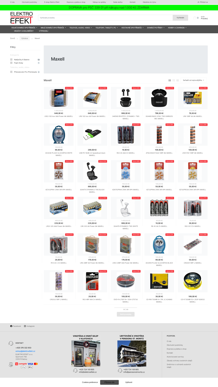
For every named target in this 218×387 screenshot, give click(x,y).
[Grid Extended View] (174, 80)
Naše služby (118, 2)
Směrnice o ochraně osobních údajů (179, 365)
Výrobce (24, 38)
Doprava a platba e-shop (76, 2)
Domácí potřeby (155, 28)
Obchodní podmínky (29, 2)
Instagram (31, 326)
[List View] (178, 80)
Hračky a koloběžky (23, 31)
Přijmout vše (109, 382)
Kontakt (132, 2)
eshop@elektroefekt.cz (25, 351)
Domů (12, 38)
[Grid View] (170, 80)
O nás (12, 2)
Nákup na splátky (99, 2)
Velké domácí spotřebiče (23, 28)
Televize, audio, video (79, 28)
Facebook (17, 326)
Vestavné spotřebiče (131, 28)
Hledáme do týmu (149, 2)
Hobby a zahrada (176, 28)
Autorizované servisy (175, 357)
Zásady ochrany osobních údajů (179, 360)
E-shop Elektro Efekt (51, 2)
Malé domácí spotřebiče (52, 28)
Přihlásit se (204, 2)
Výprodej (43, 31)
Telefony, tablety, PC (105, 28)
